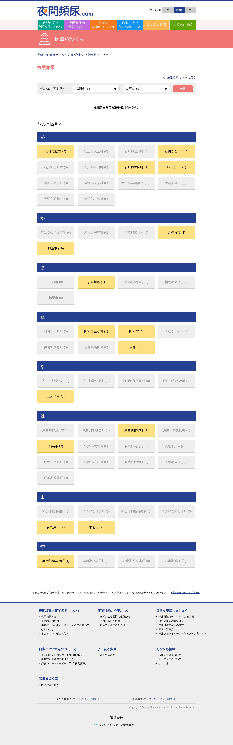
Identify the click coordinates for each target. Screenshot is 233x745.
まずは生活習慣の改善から (115, 616)
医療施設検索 (76, 54)
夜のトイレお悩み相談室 (55, 633)
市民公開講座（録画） (171, 655)
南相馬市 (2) (56, 527)
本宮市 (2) (96, 527)
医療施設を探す (50, 684)
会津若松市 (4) (55, 151)
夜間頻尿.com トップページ (186, 592)
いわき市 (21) (176, 167)
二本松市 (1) (56, 396)
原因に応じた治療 (110, 620)
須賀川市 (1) (96, 282)
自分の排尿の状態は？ (171, 620)
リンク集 (164, 663)
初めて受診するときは (112, 625)
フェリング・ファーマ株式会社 (86, 699)
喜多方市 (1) (176, 232)
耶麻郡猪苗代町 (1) (55, 561)
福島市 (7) (56, 446)
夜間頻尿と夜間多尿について (50, 25)
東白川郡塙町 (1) (136, 430)
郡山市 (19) (56, 248)
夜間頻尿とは (48, 616)
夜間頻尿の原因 (50, 620)
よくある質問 (156, 24)
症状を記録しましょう (103, 25)
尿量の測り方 (166, 629)
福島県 (92, 54)
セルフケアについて (170, 659)
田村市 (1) (136, 331)
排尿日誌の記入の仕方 (171, 625)
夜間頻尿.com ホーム (50, 54)
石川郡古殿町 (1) (136, 167)
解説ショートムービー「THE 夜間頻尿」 (64, 663)
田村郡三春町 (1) (96, 331)
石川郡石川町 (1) (177, 151)
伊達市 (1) (136, 347)
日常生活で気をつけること (130, 25)
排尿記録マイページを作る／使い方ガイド (183, 633)
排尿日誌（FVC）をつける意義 (176, 616)
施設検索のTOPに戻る (181, 77)
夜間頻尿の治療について (77, 25)
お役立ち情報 (182, 24)
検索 (183, 88)
